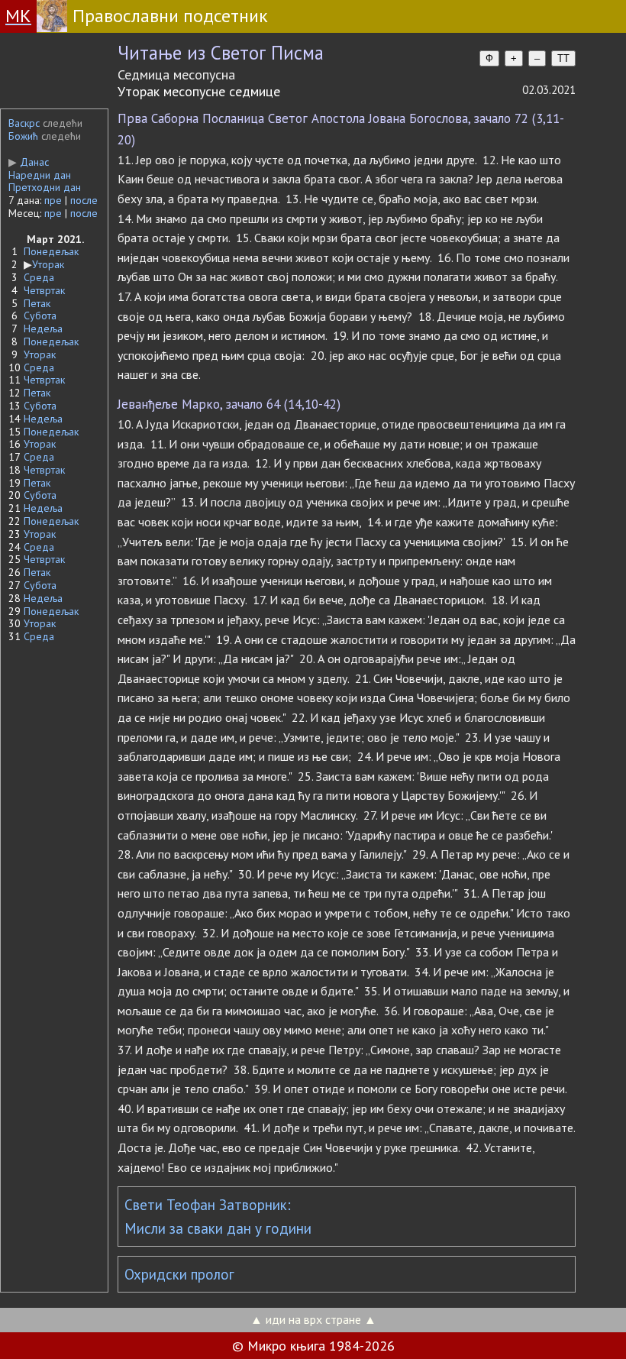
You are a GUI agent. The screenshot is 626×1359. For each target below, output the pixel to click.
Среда (39, 277)
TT (563, 58)
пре (53, 200)
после (84, 200)
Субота (40, 315)
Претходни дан (44, 187)
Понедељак (51, 251)
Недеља (43, 328)
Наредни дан (39, 175)
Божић (23, 136)
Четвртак (44, 290)
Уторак (48, 264)
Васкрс (24, 123)
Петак (37, 303)
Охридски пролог (179, 1274)
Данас (28, 162)
